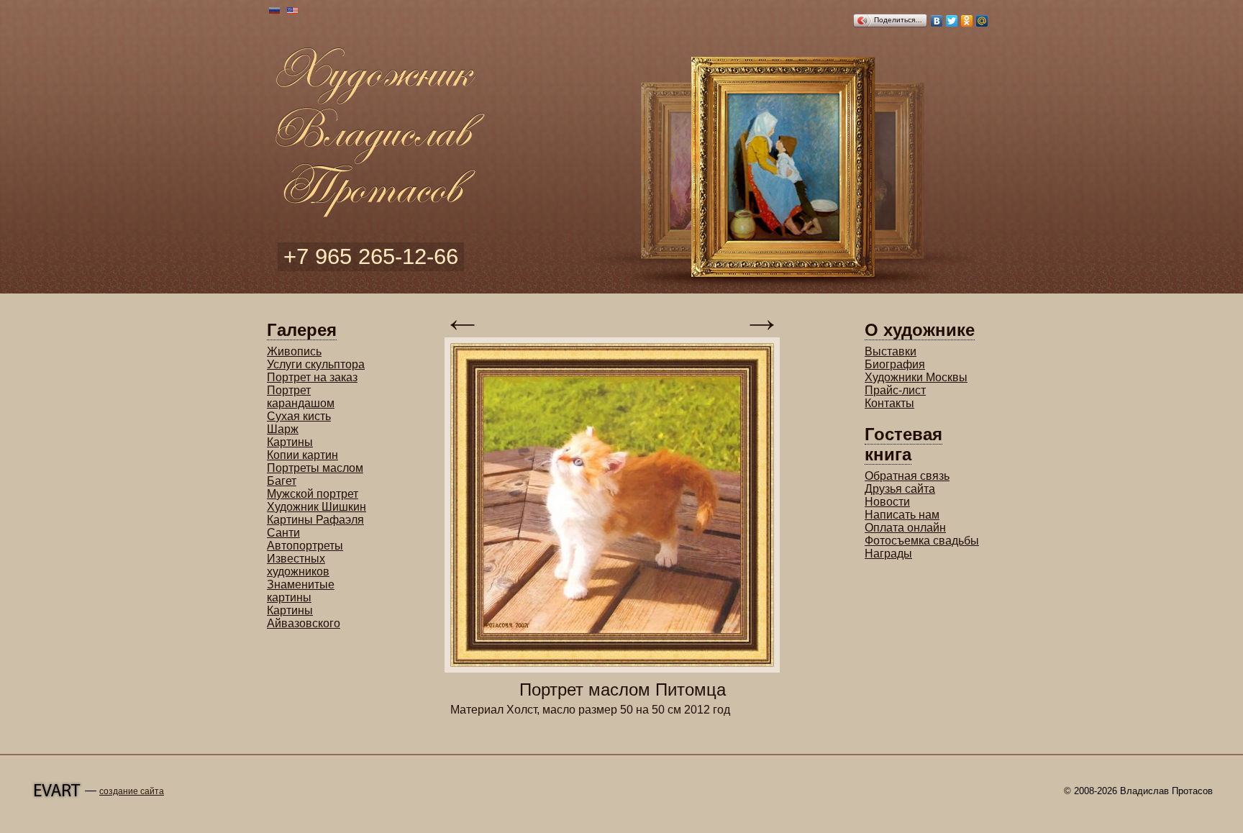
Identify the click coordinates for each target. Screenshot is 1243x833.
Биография (895, 364)
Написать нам (902, 515)
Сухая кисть (299, 416)
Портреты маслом (315, 468)
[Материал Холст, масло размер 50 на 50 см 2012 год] (612, 669)
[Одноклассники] (967, 21)
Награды (888, 553)
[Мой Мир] (982, 21)
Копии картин (302, 455)
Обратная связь (907, 476)
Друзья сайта (900, 489)
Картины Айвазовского (303, 616)
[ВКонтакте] (936, 21)
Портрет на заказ (312, 377)
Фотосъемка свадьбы (922, 540)
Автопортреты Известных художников (305, 559)
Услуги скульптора (316, 364)
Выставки (890, 351)
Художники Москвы (916, 377)
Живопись (294, 351)
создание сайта (131, 791)
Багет (281, 481)
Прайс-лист (895, 390)
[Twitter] (952, 21)
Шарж (283, 429)
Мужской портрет (312, 494)
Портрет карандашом (300, 396)
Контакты (889, 403)
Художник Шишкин (316, 507)
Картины (290, 442)
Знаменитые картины (300, 591)
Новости (887, 502)
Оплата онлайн (905, 528)
